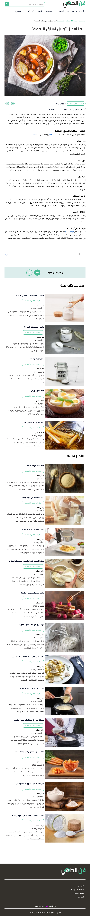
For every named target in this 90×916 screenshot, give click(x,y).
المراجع (81, 254)
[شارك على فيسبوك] (7, 103)
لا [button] (29, 272)
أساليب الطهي (49, 11)
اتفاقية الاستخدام (77, 893)
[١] (35, 134)
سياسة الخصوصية (77, 889)
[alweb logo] (50, 906)
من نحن (81, 885)
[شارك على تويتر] (13, 103)
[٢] (33, 134)
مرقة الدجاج (69, 231)
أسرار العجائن (37, 11)
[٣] (9, 169)
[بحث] (7, 4)
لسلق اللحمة (53, 134)
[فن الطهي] (74, 4)
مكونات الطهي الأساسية (67, 11)
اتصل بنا (81, 897)
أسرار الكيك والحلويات (22, 11)
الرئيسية (82, 11)
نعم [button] (37, 272)
